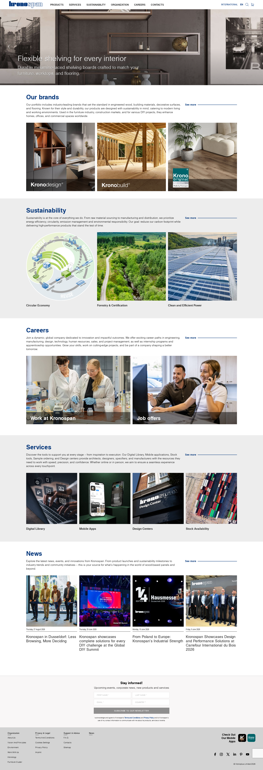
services (75, 5)
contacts (157, 5)
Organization (13, 733)
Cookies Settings (42, 742)
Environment (13, 747)
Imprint (38, 752)
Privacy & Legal (42, 733)
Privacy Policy (41, 747)
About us (11, 738)
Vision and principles (17, 742)
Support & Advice (72, 733)
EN (241, 4)
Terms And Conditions (44, 738)
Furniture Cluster (15, 762)
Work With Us (13, 752)
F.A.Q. (66, 738)
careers (140, 5)
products (57, 5)
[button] (6, 42)
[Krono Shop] (252, 4)
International (229, 4)
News (91, 733)
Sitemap (67, 747)
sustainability (96, 5)
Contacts (67, 742)
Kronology (12, 757)
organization (120, 5)
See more (190, 104)
